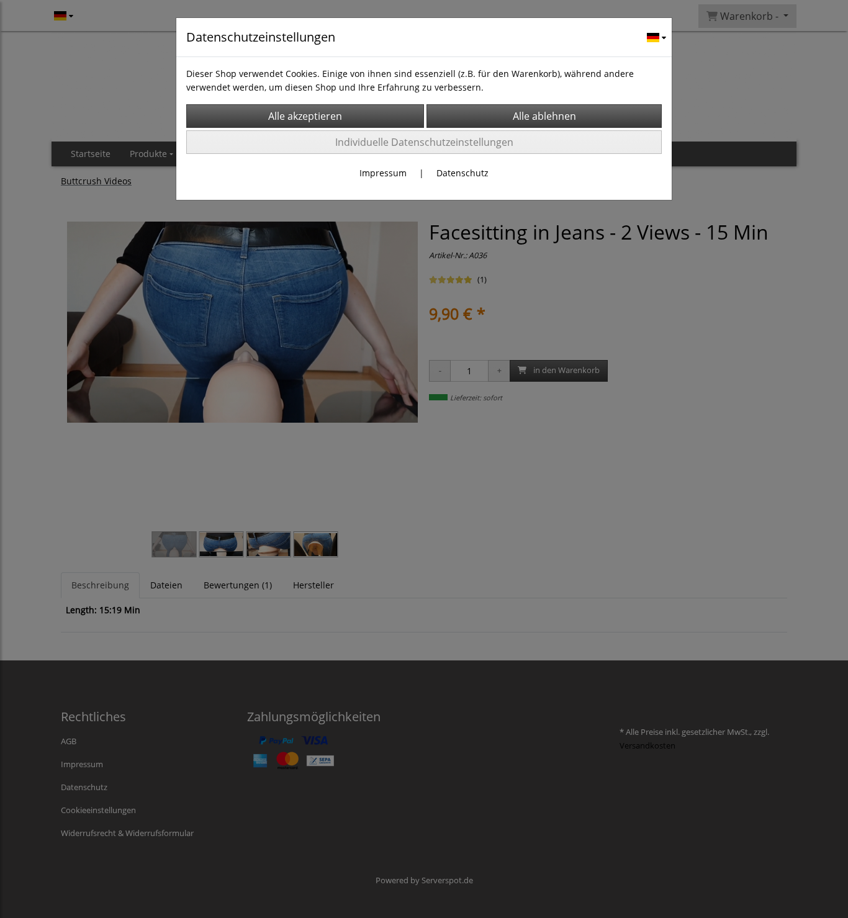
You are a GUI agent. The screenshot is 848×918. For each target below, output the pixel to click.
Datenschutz (462, 173)
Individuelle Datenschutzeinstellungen (424, 142)
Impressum (383, 173)
